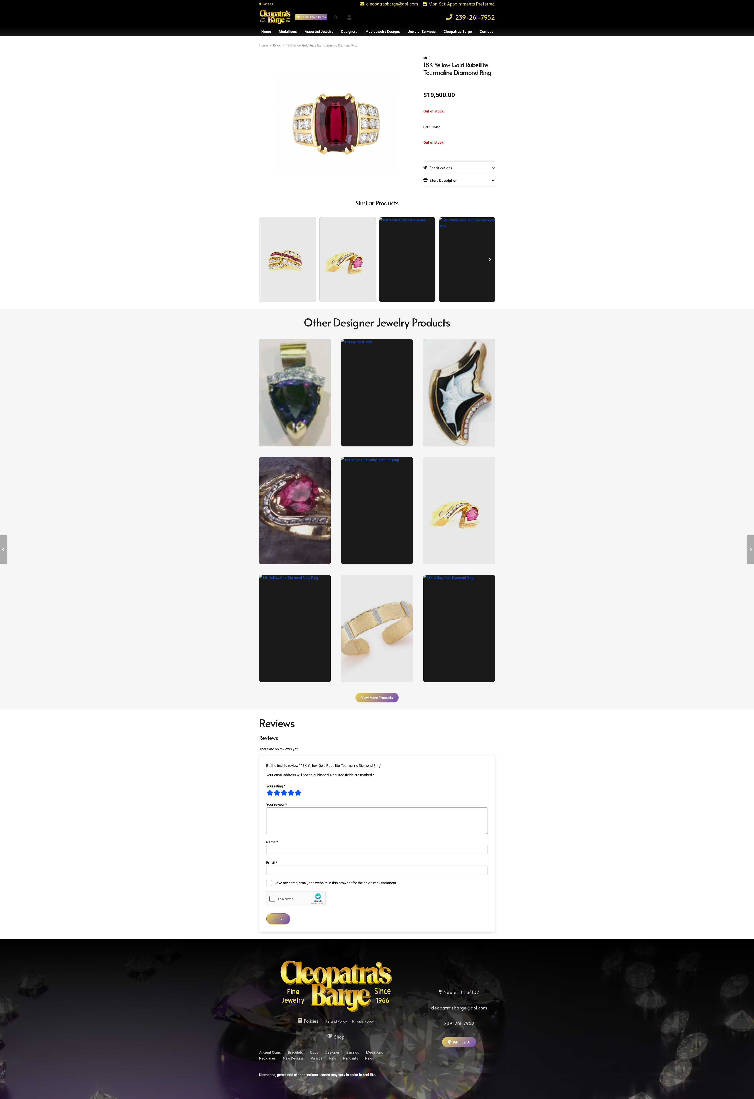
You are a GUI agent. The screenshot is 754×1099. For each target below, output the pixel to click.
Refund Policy (336, 1021)
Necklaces (267, 1058)
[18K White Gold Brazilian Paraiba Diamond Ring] (325, 259)
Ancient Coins (270, 1052)
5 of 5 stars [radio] (298, 792)
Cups (314, 1052)
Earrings (352, 1052)
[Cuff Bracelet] (377, 628)
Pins (332, 1058)
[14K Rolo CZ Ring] (444, 259)
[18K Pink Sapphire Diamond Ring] (459, 510)
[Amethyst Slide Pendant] (295, 392)
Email (271, 862)
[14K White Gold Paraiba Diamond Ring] (385, 259)
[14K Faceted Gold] (377, 392)
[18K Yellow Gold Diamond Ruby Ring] (295, 628)
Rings (277, 45)
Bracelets (295, 1052)
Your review (276, 804)
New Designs (293, 1058)
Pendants (350, 1058)
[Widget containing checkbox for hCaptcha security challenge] (296, 898)
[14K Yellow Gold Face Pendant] (459, 392)
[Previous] (264, 259)
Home (263, 45)
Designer (332, 1052)
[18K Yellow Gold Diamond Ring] (459, 628)
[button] (335, 17)
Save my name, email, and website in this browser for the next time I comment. (336, 883)
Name (272, 842)
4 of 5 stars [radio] (291, 792)
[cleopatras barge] (275, 17)
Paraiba (316, 1058)
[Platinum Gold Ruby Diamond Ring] (377, 510)
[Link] (349, 17)
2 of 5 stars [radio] (276, 792)
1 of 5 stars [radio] (269, 792)
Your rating (275, 786)
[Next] (489, 259)
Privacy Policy (363, 1021)
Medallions (374, 1052)
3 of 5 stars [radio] (283, 792)
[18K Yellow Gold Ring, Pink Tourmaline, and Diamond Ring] (295, 510)
